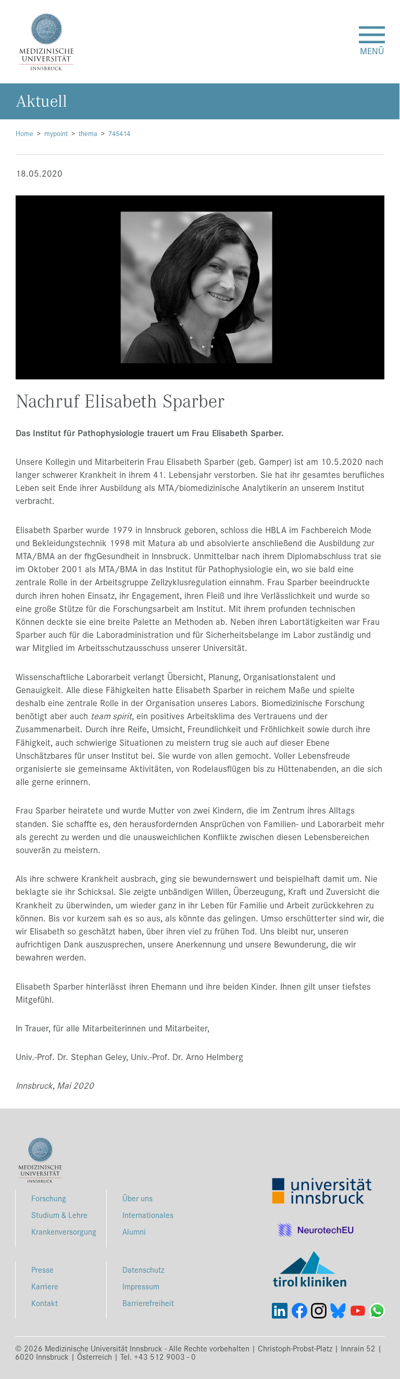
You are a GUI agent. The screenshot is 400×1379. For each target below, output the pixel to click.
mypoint (56, 133)
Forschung (48, 1197)
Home (24, 133)
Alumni (134, 1231)
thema (88, 133)
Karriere (44, 1285)
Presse (42, 1269)
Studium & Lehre (59, 1214)
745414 (119, 133)
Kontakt (44, 1302)
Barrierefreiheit (148, 1302)
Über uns (137, 1197)
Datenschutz (143, 1269)
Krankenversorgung (63, 1231)
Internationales (147, 1214)
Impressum (140, 1285)
